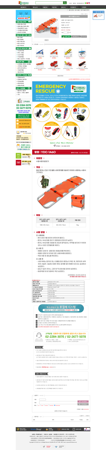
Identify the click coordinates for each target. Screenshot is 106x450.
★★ (42, 405)
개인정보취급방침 (60, 440)
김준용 (73, 440)
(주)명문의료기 (38, 442)
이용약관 (53, 440)
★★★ (46, 405)
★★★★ (51, 405)
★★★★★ (57, 405)
